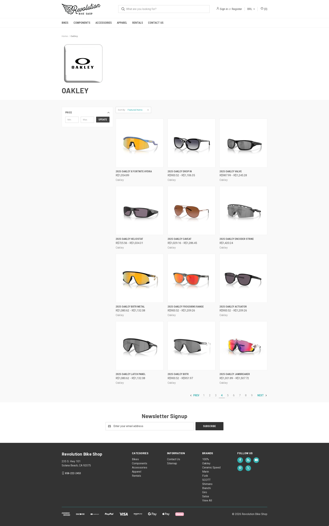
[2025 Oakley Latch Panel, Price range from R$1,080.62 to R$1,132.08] (139, 346)
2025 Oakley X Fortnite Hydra (134, 171)
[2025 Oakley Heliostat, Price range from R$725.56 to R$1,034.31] (139, 210)
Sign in (224, 9)
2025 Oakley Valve (231, 171)
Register (237, 9)
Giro (204, 492)
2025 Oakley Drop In (180, 171)
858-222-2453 (73, 473)
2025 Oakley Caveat (179, 238)
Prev (196, 395)
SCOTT (206, 480)
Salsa (205, 496)
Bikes (65, 22)
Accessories (103, 22)
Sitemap (172, 463)
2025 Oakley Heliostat (129, 238)
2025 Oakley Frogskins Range (186, 306)
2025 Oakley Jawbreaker (235, 374)
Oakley (206, 463)
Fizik (205, 475)
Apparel (122, 22)
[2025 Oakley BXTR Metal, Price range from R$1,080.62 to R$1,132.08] (139, 278)
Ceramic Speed (211, 467)
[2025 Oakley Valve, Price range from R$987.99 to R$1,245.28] (243, 143)
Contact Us (155, 22)
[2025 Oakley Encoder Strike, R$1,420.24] (243, 210)
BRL (250, 9)
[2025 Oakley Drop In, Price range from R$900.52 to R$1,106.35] (191, 143)
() (265, 9)
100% (205, 459)
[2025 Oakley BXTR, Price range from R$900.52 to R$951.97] (191, 346)
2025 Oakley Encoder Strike (237, 238)
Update (103, 119)
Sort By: (121, 110)
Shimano (207, 484)
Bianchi (206, 488)
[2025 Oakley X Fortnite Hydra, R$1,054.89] (139, 143)
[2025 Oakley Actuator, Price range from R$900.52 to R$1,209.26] (243, 278)
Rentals (137, 22)
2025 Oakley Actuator (233, 306)
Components (82, 22)
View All (207, 500)
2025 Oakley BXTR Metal (130, 306)
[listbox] (139, 110)
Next (260, 395)
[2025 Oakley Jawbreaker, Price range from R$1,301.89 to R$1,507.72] (243, 346)
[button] (87, 112)
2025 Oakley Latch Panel (131, 374)
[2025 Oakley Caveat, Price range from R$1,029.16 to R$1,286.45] (191, 210)
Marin (205, 471)
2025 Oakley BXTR (178, 374)
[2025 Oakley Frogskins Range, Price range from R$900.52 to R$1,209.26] (191, 278)
